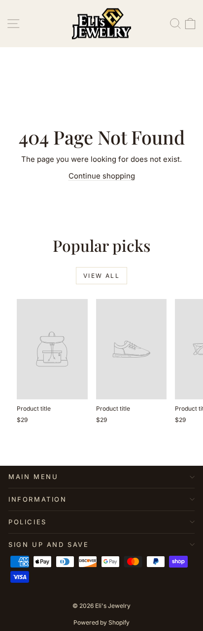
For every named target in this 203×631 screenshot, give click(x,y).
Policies (27, 522)
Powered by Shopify (101, 622)
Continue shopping (101, 175)
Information (37, 499)
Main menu (33, 477)
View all (101, 275)
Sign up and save (48, 544)
